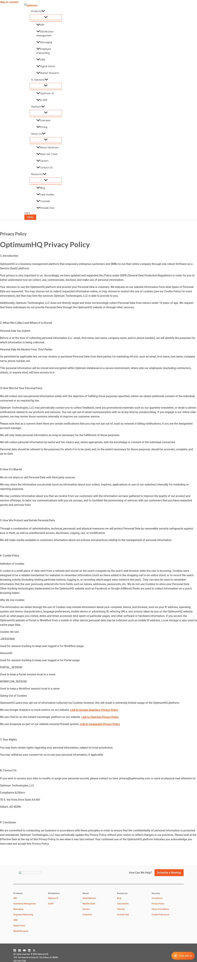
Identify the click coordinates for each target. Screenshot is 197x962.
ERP (42, 24)
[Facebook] (14, 950)
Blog (42, 187)
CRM (42, 59)
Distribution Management (44, 33)
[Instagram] (19, 950)
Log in (27, 213)
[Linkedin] (29, 950)
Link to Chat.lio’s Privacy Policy (100, 717)
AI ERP (43, 100)
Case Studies (47, 194)
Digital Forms (47, 66)
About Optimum (49, 147)
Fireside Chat (47, 207)
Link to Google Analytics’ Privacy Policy (94, 709)
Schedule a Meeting (169, 872)
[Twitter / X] (34, 950)
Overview (45, 120)
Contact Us (46, 167)
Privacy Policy (158, 904)
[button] (43, 11)
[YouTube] (24, 950)
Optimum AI (47, 93)
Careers (44, 160)
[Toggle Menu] (46, 17)
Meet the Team (49, 154)
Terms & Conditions (160, 909)
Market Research (49, 73)
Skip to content (9, 2)
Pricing (43, 127)
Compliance (157, 898)
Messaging (46, 42)
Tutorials (45, 201)
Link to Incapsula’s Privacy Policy (100, 724)
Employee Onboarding (43, 50)
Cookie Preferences (160, 915)
